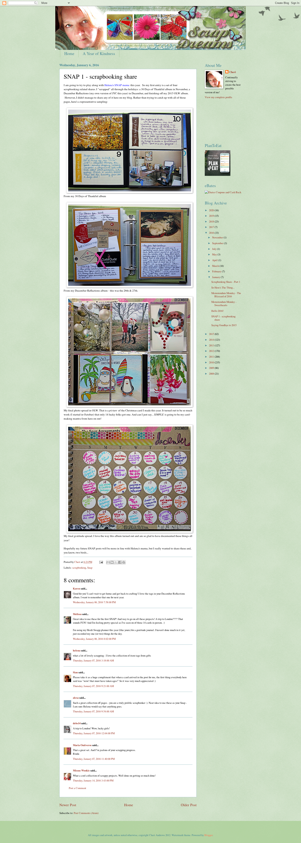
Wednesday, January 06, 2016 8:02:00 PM (94, 639)
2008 (212, 373)
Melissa (77, 614)
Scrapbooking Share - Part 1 (225, 282)
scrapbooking (79, 567)
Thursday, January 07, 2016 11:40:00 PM (94, 759)
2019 (212, 216)
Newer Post (67, 804)
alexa (76, 697)
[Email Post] (101, 562)
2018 (212, 221)
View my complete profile (218, 97)
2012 (212, 351)
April (215, 260)
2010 (212, 362)
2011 (212, 356)
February (217, 271)
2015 (212, 334)
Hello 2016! (217, 311)
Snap (89, 567)
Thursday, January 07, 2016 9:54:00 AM (93, 711)
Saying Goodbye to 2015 (223, 325)
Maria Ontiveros (82, 745)
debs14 (76, 723)
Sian (75, 672)
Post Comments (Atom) (86, 813)
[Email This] (108, 562)
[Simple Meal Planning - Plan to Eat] (217, 175)
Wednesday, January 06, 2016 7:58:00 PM (94, 602)
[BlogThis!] (112, 562)
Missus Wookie (81, 770)
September (218, 243)
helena (76, 650)
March (216, 266)
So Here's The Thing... (222, 287)
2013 (212, 345)
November (218, 237)
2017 (212, 227)
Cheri (232, 72)
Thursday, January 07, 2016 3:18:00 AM (93, 660)
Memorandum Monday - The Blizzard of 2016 (226, 294)
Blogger (208, 835)
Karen (76, 588)
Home (69, 53)
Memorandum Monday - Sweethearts (223, 303)
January (216, 277)
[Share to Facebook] (120, 562)
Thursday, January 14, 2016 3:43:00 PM (93, 780)
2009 (212, 368)
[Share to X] (116, 562)
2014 (212, 339)
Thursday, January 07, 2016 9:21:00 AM (93, 686)
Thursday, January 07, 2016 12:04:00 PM (94, 733)
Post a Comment (77, 788)
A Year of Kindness (99, 53)
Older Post (189, 804)
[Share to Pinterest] (124, 562)
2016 (212, 233)
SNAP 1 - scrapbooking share (223, 317)
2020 (212, 210)
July (214, 249)
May (214, 254)
